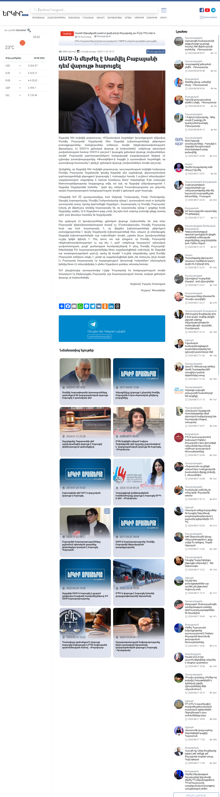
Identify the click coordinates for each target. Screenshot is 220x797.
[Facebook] (202, 9)
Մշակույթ (152, 17)
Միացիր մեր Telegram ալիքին (106, 331)
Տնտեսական (74, 17)
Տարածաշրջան (114, 17)
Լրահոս (181, 31)
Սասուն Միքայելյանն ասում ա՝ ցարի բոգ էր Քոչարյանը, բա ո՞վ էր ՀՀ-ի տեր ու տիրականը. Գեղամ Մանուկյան (115, 33)
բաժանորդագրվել (100, 336)
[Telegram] (213, 9)
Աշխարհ (101, 17)
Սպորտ (163, 17)
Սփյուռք (139, 17)
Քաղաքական (38, 17)
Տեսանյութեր (210, 17)
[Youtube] (207, 9)
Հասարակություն (56, 17)
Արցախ (128, 17)
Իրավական (88, 17)
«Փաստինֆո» (105, 159)
